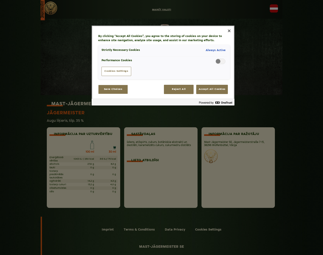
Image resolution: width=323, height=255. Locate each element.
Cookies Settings (116, 71)
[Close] (229, 31)
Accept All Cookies (212, 89)
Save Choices (113, 89)
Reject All (179, 89)
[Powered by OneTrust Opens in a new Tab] (215, 102)
